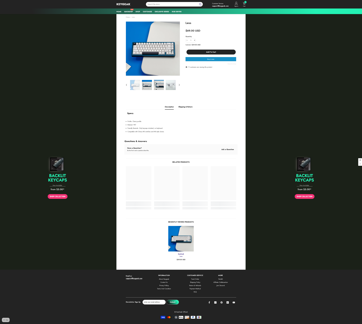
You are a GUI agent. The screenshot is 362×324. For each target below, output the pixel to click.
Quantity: (189, 36)
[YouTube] (233, 302)
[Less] (181, 238)
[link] (138, 205)
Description (169, 107)
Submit (172, 302)
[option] (153, 49)
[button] (126, 85)
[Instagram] (215, 302)
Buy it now (210, 59)
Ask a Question (227, 149)
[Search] (174, 4)
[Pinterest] (221, 302)
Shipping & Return (185, 107)
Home (128, 17)
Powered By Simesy (232, 64)
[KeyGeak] (57, 178)
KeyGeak (181, 254)
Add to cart (211, 52)
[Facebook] (209, 302)
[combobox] (172, 4)
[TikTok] (227, 302)
